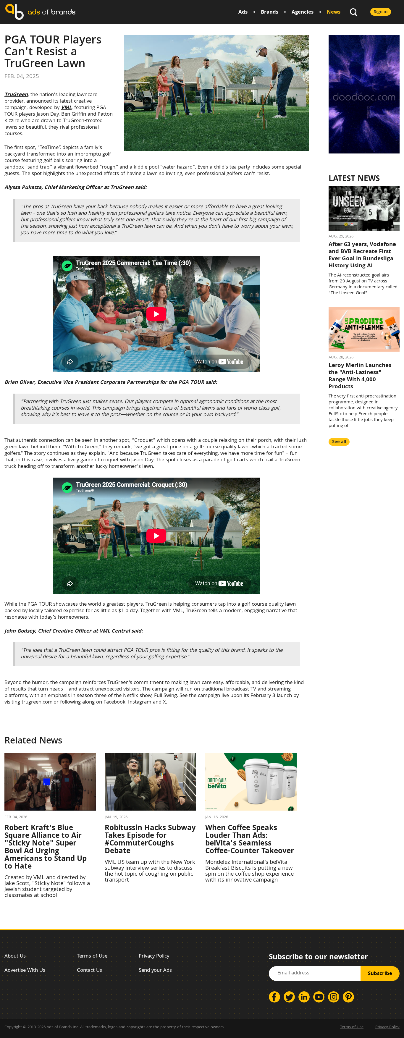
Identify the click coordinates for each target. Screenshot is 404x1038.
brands (51, 11)
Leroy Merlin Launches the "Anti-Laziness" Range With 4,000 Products (360, 376)
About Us (15, 956)
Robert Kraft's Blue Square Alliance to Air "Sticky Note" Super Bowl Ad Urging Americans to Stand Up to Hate (45, 847)
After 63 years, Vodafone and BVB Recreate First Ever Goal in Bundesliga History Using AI (362, 255)
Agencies (302, 12)
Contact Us (89, 970)
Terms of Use (92, 956)
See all (339, 442)
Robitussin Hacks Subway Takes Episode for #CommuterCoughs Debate (150, 840)
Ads (243, 12)
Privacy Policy (154, 956)
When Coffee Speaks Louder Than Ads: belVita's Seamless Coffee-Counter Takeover (249, 840)
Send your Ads (155, 970)
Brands (269, 12)
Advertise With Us (24, 970)
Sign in (380, 12)
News (333, 12)
